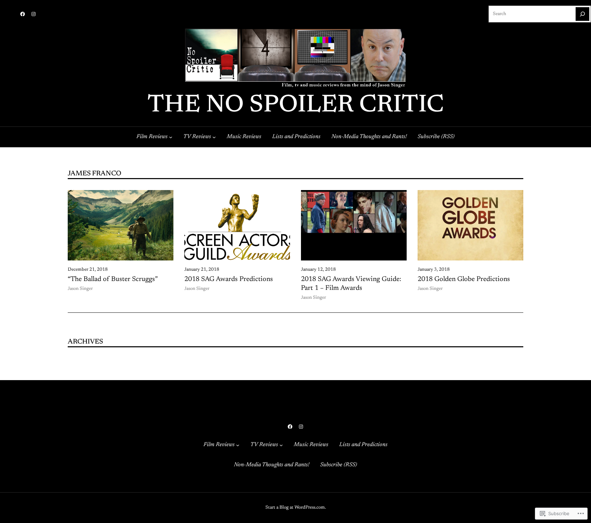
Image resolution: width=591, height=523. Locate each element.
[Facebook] (22, 14)
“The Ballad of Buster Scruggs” (113, 279)
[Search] (582, 14)
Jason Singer (80, 288)
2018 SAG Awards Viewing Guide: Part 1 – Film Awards (351, 284)
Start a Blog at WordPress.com (295, 507)
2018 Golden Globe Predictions (464, 279)
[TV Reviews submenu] (214, 136)
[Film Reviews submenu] (170, 136)
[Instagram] (33, 14)
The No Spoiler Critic (295, 105)
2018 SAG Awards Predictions (228, 279)
